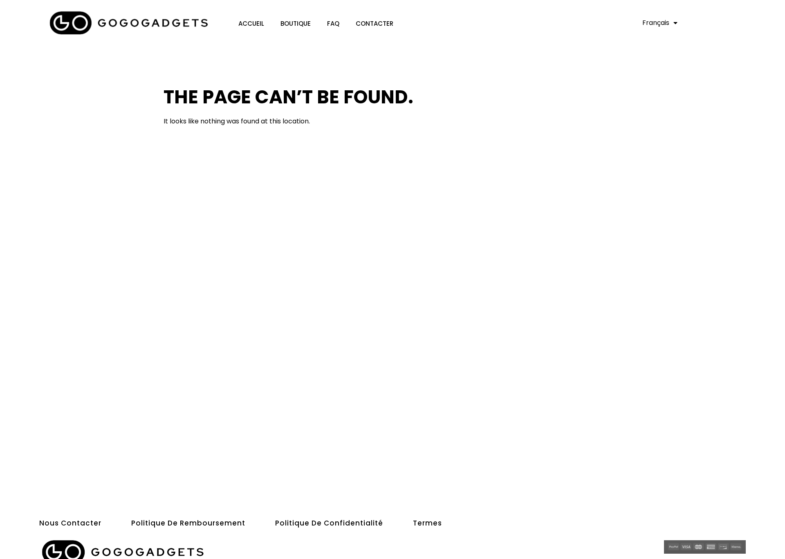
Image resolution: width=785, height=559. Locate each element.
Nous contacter (70, 523)
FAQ (333, 23)
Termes (427, 523)
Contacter (374, 23)
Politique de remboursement (188, 523)
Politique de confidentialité (329, 523)
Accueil (251, 23)
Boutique (295, 23)
